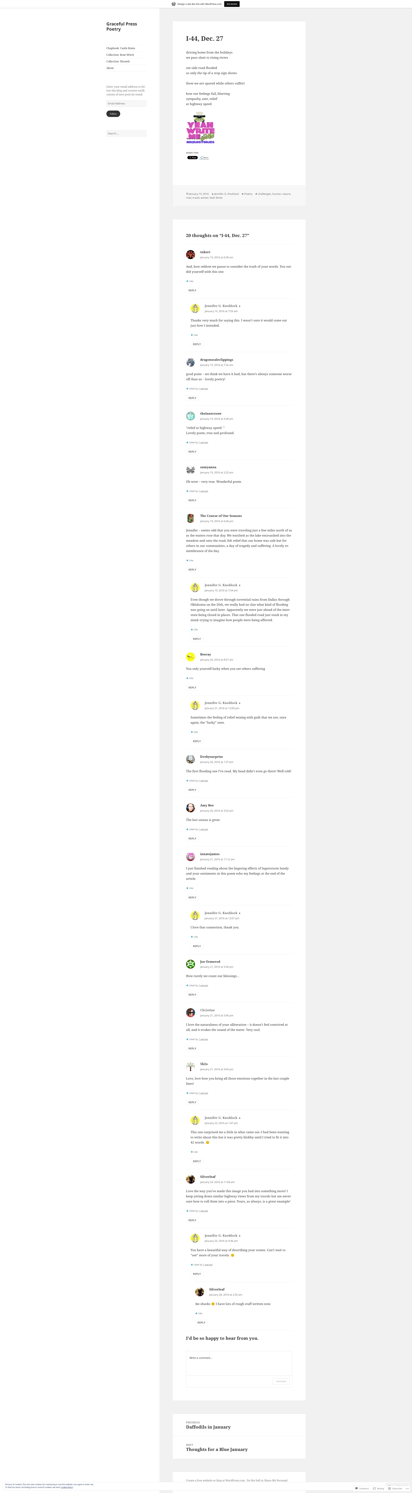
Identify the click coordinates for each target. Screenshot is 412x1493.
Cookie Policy (67, 1487)
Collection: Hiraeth (118, 61)
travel (195, 197)
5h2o (204, 1064)
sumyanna (208, 467)
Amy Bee (207, 805)
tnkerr (205, 252)
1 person (203, 388)
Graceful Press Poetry (121, 26)
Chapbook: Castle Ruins (120, 48)
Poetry (248, 194)
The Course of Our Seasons (221, 516)
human (276, 194)
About (110, 68)
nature (286, 194)
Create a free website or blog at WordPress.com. (215, 1480)
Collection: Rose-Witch (120, 55)
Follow (113, 113)
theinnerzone (210, 413)
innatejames (210, 854)
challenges (264, 194)
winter (204, 197)
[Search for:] (126, 133)
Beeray (205, 654)
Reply (192, 290)
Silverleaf (207, 1177)
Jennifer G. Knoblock (226, 194)
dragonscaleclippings (216, 360)
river (188, 197)
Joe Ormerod (210, 962)
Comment (281, 1381)
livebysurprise (211, 757)
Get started (232, 4)
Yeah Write (215, 197)
